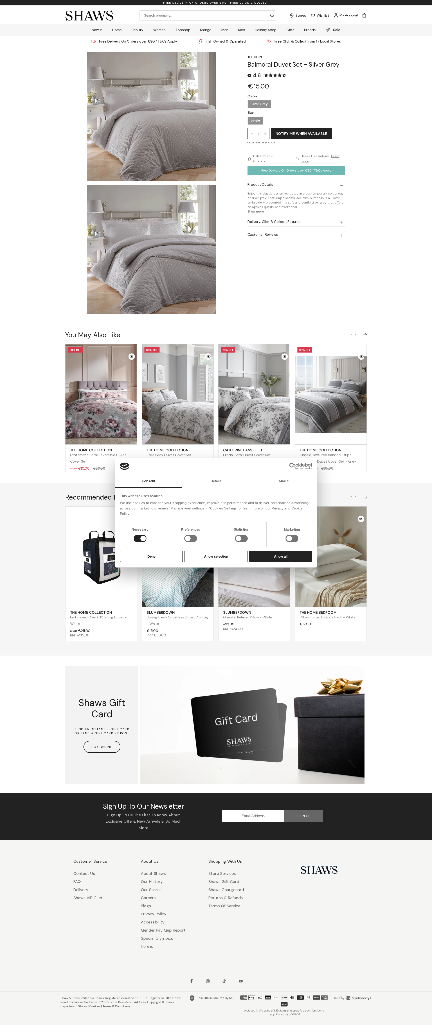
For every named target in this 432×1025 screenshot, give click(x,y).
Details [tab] (216, 481)
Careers (148, 898)
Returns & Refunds (225, 898)
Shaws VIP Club (87, 898)
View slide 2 (355, 334)
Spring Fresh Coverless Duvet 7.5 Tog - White (177, 618)
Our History (152, 881)
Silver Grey (259, 104)
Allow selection (216, 556)
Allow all (281, 556)
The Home (255, 57)
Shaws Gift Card (223, 881)
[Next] (364, 333)
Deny (151, 556)
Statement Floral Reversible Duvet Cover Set (98, 456)
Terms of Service (224, 906)
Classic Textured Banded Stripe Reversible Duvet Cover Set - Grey (328, 456)
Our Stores (151, 889)
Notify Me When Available (301, 133)
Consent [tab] (148, 481)
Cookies (95, 1006)
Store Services (222, 873)
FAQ (77, 881)
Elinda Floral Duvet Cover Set (247, 452)
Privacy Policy (153, 914)
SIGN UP (304, 816)
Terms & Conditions (116, 1006)
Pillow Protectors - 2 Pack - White (328, 615)
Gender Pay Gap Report (163, 930)
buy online (102, 746)
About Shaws (153, 873)
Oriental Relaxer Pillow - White (247, 615)
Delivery (80, 889)
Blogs (146, 906)
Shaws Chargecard (226, 889)
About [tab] (283, 481)
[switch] (190, 538)
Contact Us (84, 873)
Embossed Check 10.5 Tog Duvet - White (98, 618)
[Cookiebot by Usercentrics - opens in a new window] (292, 466)
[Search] (272, 15)
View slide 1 (351, 334)
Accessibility (152, 922)
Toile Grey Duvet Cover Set (169, 452)
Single (255, 120)
